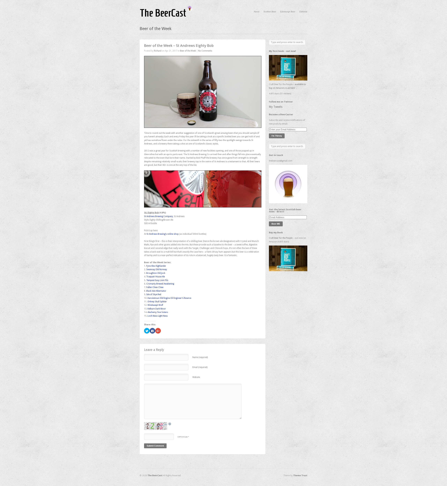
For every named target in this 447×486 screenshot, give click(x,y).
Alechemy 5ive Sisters (158, 312)
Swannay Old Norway (156, 269)
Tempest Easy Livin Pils (157, 280)
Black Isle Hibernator (156, 291)
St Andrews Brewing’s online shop (162, 234)
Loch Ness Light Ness (158, 316)
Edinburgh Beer (287, 11)
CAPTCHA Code (183, 437)
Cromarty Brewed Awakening (160, 284)
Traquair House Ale (155, 276)
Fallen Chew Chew (154, 287)
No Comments (205, 51)
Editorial (303, 11)
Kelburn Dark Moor (157, 309)
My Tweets (275, 106)
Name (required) (200, 357)
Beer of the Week (188, 51)
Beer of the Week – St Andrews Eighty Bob (179, 45)
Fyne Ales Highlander (156, 266)
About (256, 11)
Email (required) (199, 367)
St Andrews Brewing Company (158, 216)
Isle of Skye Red (153, 294)
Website (196, 377)
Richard (157, 51)
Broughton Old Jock (155, 273)
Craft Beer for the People (280, 238)
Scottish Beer (269, 11)
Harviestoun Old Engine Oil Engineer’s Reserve (169, 298)
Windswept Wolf (155, 305)
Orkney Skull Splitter (157, 301)
